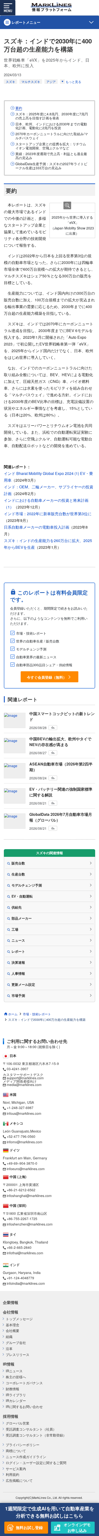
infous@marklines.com (24, 1113)
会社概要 (12, 1331)
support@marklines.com (25, 1077)
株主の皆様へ (16, 1377)
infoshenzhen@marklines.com (30, 1224)
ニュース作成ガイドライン (26, 1457)
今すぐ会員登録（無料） (47, 677)
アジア (51, 81)
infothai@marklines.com (25, 1252)
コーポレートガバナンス (24, 1383)
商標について (16, 1451)
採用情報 (10, 1416)
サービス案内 (16, 1469)
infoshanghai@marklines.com (29, 1195)
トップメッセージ (19, 1319)
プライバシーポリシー (22, 1445)
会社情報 (10, 1312)
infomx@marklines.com (24, 1141)
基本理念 (12, 1325)
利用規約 (12, 1474)
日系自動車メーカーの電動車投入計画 (36, 527)
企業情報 (10, 1302)
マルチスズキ (30, 81)
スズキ (10, 81)
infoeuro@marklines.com (26, 1168)
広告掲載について (19, 1480)
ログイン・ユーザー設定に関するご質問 (36, 1463)
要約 (18, 108)
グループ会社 (16, 1343)
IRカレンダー (16, 1401)
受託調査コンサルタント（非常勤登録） (36, 1435)
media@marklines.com (24, 1084)
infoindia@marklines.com (26, 1283)
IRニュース (14, 1371)
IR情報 (8, 1364)
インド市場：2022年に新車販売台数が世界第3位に (48, 513)
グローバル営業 (17, 1423)
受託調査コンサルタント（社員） (31, 1429)
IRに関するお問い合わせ (24, 1407)
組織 (9, 1337)
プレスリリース (17, 1355)
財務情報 (12, 1389)
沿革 (9, 1349)
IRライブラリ (16, 1395)
